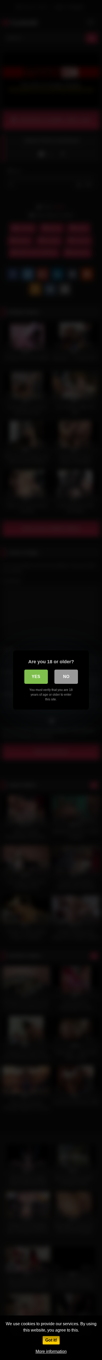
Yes (36, 676)
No (66, 676)
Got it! (51, 1340)
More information (51, 1351)
